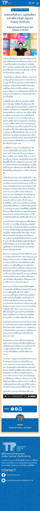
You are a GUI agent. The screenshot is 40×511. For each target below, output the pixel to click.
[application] (20, 396)
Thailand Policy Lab (12, 475)
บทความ (17, 9)
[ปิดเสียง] (29, 396)
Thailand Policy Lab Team (24, 27)
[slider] (33, 396)
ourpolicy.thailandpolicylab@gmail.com (19, 480)
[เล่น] (6, 396)
